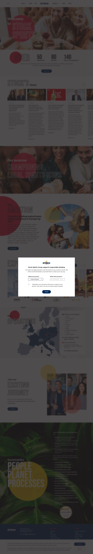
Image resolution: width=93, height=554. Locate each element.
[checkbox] (28, 284)
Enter (46, 291)
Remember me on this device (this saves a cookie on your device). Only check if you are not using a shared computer (47, 285)
